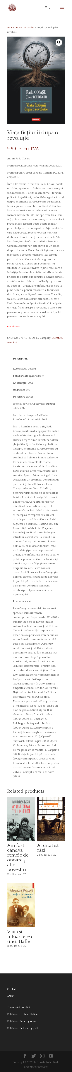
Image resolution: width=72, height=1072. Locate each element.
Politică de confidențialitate (23, 1014)
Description (20, 358)
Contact (11, 989)
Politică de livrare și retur (21, 1021)
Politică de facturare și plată (22, 1028)
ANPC (10, 996)
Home (10, 27)
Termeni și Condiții (18, 1007)
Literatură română (25, 27)
